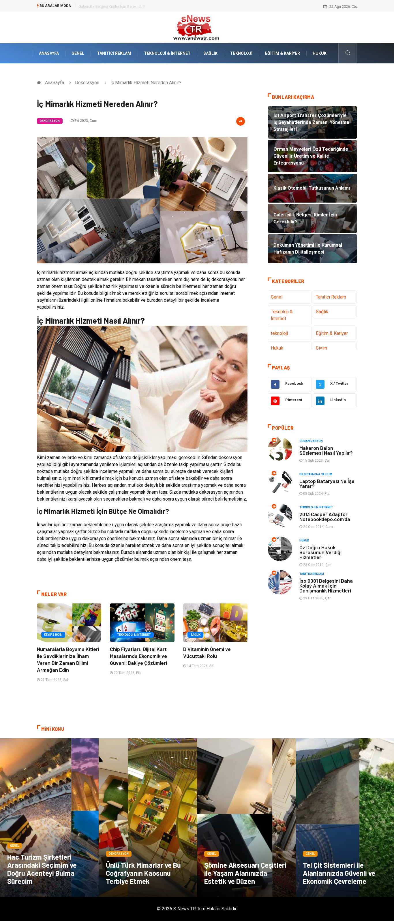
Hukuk (320, 53)
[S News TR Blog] (197, 27)
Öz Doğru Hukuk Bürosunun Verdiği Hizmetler (320, 552)
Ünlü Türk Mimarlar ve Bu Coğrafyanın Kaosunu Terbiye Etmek (143, 873)
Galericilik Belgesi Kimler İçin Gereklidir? (111, 6)
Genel (78, 53)
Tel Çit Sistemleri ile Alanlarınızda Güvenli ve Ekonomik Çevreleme (339, 873)
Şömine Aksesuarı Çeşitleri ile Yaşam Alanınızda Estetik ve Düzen (245, 873)
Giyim (321, 348)
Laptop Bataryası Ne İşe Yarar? (326, 483)
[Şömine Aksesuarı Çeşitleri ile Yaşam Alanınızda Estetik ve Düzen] (246, 817)
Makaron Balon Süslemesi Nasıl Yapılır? (326, 450)
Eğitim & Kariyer (282, 53)
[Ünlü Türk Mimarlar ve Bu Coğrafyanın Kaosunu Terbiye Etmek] (148, 817)
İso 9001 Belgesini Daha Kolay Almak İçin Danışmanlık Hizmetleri (326, 585)
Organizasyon (311, 441)
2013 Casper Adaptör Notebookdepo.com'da (324, 516)
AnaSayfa (49, 53)
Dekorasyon (87, 82)
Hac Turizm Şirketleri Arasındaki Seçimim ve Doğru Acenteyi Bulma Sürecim (42, 869)
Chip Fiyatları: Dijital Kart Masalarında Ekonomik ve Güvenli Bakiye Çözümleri (138, 656)
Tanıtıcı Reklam (114, 53)
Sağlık (210, 53)
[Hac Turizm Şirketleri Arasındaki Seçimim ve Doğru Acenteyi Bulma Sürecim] (49, 817)
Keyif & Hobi (53, 634)
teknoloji (241, 53)
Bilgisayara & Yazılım (315, 474)
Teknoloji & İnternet (167, 53)
